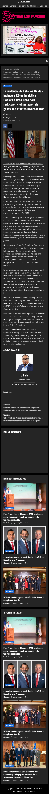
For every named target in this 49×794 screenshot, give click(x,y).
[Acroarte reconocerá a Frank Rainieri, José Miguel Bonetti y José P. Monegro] (24, 540)
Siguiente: (23, 417)
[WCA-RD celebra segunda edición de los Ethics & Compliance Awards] (24, 580)
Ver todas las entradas (24, 384)
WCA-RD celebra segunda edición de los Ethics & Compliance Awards (23, 599)
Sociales (43, 6)
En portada (24, 6)
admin (7, 114)
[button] (3, 61)
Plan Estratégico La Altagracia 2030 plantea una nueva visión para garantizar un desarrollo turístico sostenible (23, 517)
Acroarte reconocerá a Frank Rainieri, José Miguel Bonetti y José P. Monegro (24, 558)
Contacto (14, 6)
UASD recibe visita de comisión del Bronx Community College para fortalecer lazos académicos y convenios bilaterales (20, 774)
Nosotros (34, 6)
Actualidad (8, 86)
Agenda (5, 6)
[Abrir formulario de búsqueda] (47, 61)
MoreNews (17, 791)
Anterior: (22, 407)
